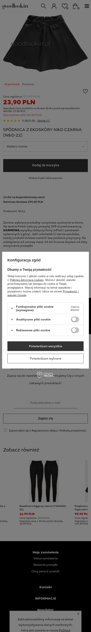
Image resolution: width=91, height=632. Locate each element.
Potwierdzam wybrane (45, 358)
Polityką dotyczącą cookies (27, 279)
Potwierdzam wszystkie (45, 346)
